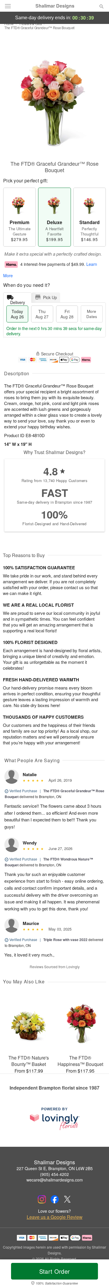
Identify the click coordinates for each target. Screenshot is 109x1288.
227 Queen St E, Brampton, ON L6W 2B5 (55, 1168)
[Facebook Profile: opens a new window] (55, 1199)
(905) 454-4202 (54, 1174)
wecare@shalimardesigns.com (54, 1180)
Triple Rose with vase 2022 (65, 939)
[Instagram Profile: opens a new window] (42, 1199)
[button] (96, 1275)
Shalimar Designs (54, 6)
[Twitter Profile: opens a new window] (67, 1199)
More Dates (91, 313)
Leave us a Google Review (55, 1217)
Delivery (17, 301)
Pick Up (50, 297)
